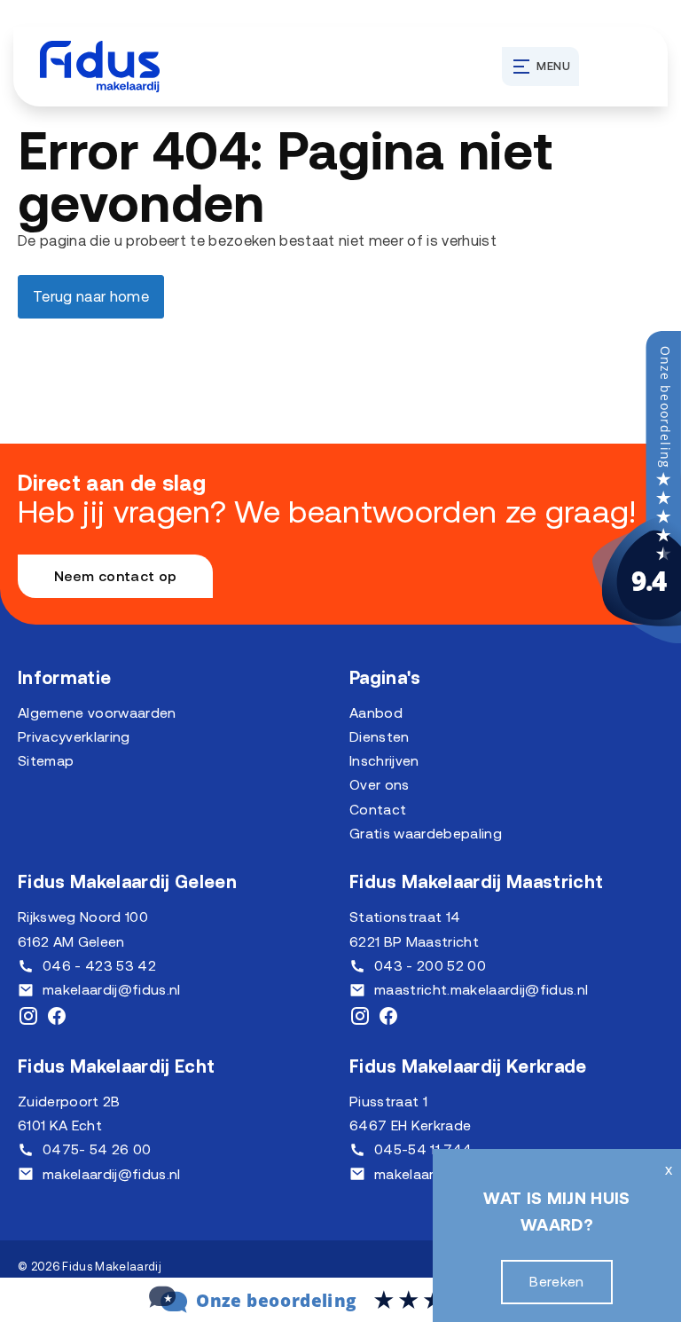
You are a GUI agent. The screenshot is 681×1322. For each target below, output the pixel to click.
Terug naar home (91, 296)
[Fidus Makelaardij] (636, 638)
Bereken (556, 1281)
